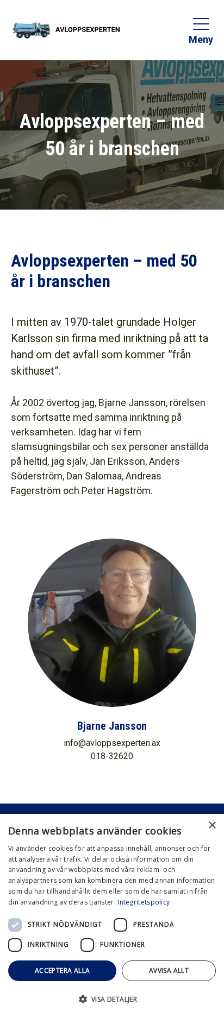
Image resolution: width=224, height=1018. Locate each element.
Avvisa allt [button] (169, 970)
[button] (112, 999)
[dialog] (112, 916)
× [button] (212, 825)
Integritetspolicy (143, 902)
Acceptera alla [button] (62, 970)
